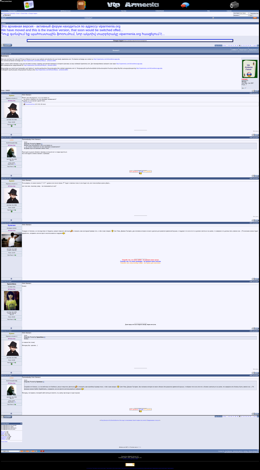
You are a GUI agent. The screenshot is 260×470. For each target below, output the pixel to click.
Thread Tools (242, 49)
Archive (246, 451)
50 (156, 468)
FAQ (208, 11)
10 (95, 468)
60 (250, 45)
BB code (3, 431)
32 (128, 468)
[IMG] (2, 434)
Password (236, 15)
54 (248, 45)
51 (241, 45)
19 (109, 468)
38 (138, 468)
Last (254, 45)
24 (116, 468)
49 (237, 45)
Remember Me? (255, 13)
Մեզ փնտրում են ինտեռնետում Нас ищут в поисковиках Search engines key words (123, 420)
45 (148, 468)
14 (101, 468)
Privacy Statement (253, 451)
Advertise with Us (238, 451)
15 (15, 164)
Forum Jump (11, 11)
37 (136, 468)
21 (112, 468)
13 (99, 468)
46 (231, 45)
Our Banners (228, 451)
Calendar (229, 11)
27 (121, 468)
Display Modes (253, 49)
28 (122, 468)
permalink (255, 93)
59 (170, 468)
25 (118, 468)
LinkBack (234, 49)
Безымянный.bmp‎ (30, 104)
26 (119, 468)
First (224, 45)
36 (134, 468)
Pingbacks (3, 437)
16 (104, 468)
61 (173, 468)
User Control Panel (7, 1)
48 (235, 45)
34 (131, 468)
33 (130, 468)
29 (124, 468)
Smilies (3, 433)
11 (96, 468)
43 (145, 468)
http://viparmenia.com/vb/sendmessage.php (107, 59)
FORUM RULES (160, 11)
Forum (18, 13)
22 (113, 468)
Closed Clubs (24, 13)
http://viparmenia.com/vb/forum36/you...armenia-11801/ (40, 60)
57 (166, 468)
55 (163, 468)
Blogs (3, 18)
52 (244, 45)
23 (115, 468)
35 (133, 468)
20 (110, 468)
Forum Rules (4, 441)
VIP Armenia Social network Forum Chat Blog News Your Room (241, 452)
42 (144, 468)
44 (147, 468)
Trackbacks (4, 436)
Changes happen (33, 13)
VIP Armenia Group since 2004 (130, 458)
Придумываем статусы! (153, 420)
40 (229, 45)
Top (258, 450)
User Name (236, 13)
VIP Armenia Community (9, 13)
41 (142, 468)
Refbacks (3, 439)
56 (165, 468)
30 (125, 468)
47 (233, 45)
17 (106, 468)
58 (168, 468)
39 (139, 468)
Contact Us (221, 451)
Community (88, 18)
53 (246, 45)
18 (107, 468)
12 (98, 468)
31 (127, 468)
